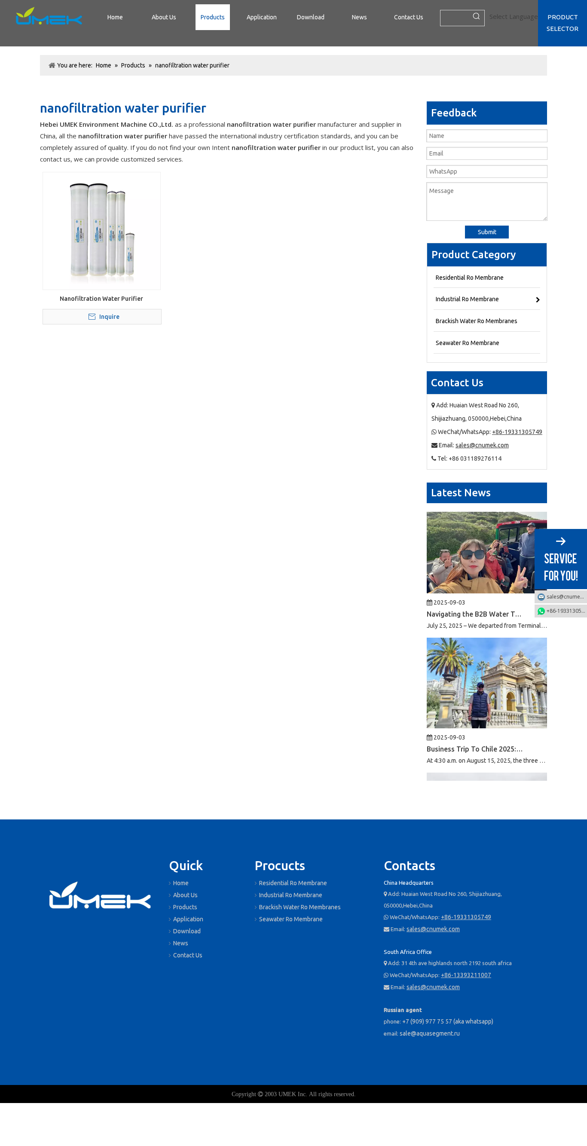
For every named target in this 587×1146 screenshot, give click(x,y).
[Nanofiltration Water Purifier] (101, 230)
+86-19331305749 (517, 431)
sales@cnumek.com (482, 445)
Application (188, 919)
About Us (185, 895)
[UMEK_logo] (49, 17)
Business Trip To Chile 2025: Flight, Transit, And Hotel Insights (475, 735)
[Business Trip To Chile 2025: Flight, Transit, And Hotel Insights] (487, 711)
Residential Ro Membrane (293, 883)
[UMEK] (100, 897)
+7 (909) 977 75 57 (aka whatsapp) (447, 1021)
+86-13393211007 (466, 975)
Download (187, 931)
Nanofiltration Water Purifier (101, 298)
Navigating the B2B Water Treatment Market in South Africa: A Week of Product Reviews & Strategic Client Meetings (475, 600)
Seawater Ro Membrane (291, 919)
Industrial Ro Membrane (290, 895)
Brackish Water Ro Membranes (300, 907)
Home (181, 883)
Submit (487, 232)
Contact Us (187, 955)
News (180, 943)
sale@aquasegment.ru (430, 1033)
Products (185, 907)
